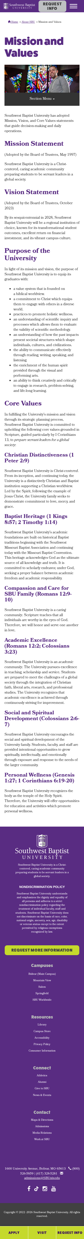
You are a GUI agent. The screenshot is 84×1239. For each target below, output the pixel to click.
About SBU (28, 22)
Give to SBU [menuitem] (42, 1089)
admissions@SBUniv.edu (42, 1178)
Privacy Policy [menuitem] (42, 1044)
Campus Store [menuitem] (42, 1031)
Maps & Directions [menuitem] (42, 1120)
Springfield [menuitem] (42, 994)
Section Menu (41, 99)
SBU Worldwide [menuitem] (42, 1000)
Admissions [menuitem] (42, 1127)
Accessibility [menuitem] (42, 1038)
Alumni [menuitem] (42, 1082)
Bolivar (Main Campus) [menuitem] (42, 974)
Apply (14, 1233)
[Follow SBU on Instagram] (45, 1188)
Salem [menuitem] (42, 987)
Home (14, 22)
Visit (42, 1233)
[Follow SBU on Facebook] (28, 1188)
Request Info (52, 6)
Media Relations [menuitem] (42, 1133)
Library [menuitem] (42, 1025)
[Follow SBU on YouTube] (53, 1188)
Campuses (42, 965)
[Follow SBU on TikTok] (36, 1188)
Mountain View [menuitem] (42, 981)
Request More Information (42, 950)
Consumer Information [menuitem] (42, 1051)
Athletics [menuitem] (42, 1076)
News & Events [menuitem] (42, 1095)
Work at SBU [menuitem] (42, 1139)
